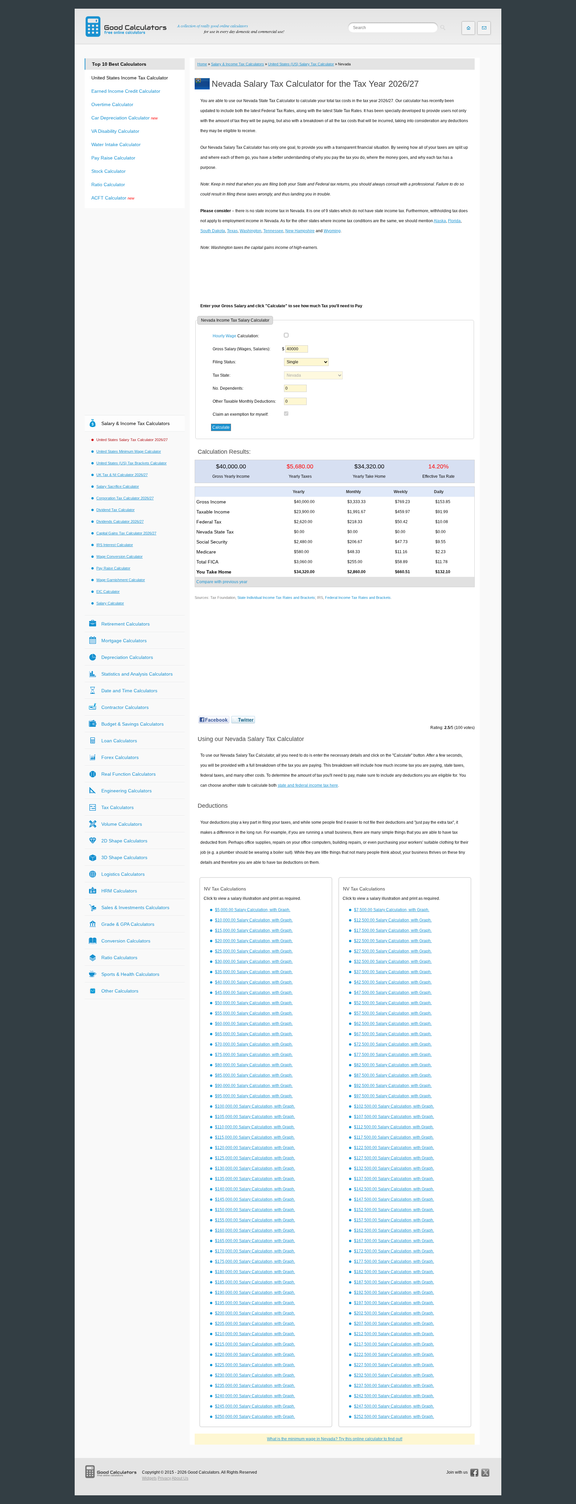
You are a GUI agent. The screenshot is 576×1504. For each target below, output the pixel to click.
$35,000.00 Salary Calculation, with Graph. (254, 972)
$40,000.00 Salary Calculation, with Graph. (254, 982)
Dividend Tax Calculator (115, 510)
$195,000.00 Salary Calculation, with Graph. (255, 1302)
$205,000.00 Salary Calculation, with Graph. (255, 1323)
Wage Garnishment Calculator (120, 580)
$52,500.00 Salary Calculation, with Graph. (393, 1003)
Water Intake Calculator (116, 144)
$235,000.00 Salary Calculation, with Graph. (255, 1385)
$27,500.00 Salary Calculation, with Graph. (393, 951)
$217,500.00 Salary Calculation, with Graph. (394, 1344)
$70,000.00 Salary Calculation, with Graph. (254, 1044)
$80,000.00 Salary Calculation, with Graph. (254, 1065)
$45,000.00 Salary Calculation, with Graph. (254, 992)
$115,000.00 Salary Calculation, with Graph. (255, 1137)
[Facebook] (474, 1473)
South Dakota (212, 231)
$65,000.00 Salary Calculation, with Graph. (254, 1034)
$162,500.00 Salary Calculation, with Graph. (394, 1230)
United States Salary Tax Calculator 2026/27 (132, 440)
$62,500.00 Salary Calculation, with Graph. (393, 1023)
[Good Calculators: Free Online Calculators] (126, 26)
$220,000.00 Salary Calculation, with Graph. (255, 1354)
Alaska (440, 221)
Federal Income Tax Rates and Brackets (358, 598)
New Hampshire (300, 231)
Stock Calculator (108, 171)
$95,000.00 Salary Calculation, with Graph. (254, 1096)
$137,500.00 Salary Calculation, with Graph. (394, 1178)
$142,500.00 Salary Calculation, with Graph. (394, 1189)
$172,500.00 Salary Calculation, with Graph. (394, 1251)
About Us (180, 1478)
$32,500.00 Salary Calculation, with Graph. (393, 961)
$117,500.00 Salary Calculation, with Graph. (394, 1137)
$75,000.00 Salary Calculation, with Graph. (254, 1054)
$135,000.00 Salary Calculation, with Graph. (255, 1178)
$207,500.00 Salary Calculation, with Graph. (394, 1323)
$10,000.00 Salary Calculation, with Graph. (254, 920)
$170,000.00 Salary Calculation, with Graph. (255, 1251)
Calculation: (236, 336)
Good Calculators (203, 1472)
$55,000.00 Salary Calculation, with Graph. (254, 1013)
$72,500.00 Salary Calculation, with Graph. (393, 1044)
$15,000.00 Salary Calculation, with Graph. (254, 930)
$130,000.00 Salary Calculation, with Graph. (255, 1168)
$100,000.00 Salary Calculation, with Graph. (255, 1106)
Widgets (149, 1478)
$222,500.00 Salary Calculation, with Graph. (394, 1354)
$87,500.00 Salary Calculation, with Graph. (393, 1075)
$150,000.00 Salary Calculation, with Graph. (255, 1209)
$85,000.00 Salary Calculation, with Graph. (254, 1075)
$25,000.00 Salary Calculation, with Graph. (254, 951)
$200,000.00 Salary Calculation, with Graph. (255, 1313)
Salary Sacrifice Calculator (117, 486)
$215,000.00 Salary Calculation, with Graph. (255, 1344)
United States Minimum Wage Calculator (128, 451)
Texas (232, 231)
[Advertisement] (335, 274)
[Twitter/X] (485, 1473)
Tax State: (221, 375)
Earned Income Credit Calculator (125, 91)
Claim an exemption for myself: (240, 414)
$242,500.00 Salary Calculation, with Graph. (394, 1396)
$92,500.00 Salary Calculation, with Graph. (393, 1085)
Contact (484, 28)
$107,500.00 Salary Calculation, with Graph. (394, 1116)
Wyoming (332, 231)
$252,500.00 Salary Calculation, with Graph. (394, 1416)
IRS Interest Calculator (114, 545)
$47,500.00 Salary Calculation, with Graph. (393, 992)
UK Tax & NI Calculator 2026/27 (122, 475)
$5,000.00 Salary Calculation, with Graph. (252, 909)
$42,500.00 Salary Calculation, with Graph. (393, 982)
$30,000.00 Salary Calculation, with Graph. (254, 961)
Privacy (164, 1478)
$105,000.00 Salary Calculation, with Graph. (255, 1116)
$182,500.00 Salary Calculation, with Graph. (394, 1271)
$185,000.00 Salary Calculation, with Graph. (255, 1282)
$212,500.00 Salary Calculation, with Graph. (394, 1334)
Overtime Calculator (112, 104)
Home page (468, 28)
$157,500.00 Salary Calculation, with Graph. (394, 1220)
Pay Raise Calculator (113, 157)
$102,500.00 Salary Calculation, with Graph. (394, 1106)
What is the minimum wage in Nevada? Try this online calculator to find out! (334, 1439)
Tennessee (273, 231)
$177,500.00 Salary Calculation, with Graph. (394, 1261)
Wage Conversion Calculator (119, 556)
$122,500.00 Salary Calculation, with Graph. (394, 1147)
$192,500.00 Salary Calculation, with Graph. (394, 1292)
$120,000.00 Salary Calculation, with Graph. (255, 1147)
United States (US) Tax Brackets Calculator (131, 463)
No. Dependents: (228, 388)
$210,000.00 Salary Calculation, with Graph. (255, 1334)
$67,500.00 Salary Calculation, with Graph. (393, 1034)
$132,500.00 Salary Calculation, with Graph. (394, 1168)
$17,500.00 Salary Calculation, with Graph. (393, 930)
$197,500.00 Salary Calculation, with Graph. (394, 1302)
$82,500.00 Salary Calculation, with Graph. (393, 1065)
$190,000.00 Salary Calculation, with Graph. (255, 1292)
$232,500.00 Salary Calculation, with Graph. (394, 1375)
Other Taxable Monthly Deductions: (244, 401)
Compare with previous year (221, 582)
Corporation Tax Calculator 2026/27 (125, 498)
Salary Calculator (110, 603)
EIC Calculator (108, 592)
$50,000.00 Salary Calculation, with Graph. (254, 1003)
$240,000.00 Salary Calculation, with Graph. (255, 1396)
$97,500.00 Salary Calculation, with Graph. (393, 1096)
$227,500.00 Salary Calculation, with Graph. (394, 1365)
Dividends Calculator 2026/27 (120, 521)
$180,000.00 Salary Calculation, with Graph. (255, 1271)
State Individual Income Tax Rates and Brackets (276, 598)
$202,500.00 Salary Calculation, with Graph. (394, 1313)
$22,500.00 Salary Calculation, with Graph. (393, 940)
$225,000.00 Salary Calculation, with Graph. (255, 1365)
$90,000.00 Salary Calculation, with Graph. (254, 1085)
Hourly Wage (224, 336)
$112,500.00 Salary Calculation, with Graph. (394, 1127)
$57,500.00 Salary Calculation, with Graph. (393, 1013)
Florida (454, 221)
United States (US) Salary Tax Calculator (301, 64)
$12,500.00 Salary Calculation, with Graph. (393, 920)
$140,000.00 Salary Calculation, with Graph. (255, 1189)
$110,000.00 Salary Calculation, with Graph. (255, 1127)
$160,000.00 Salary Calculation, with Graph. (255, 1230)
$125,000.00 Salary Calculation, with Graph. (255, 1158)
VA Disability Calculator (115, 131)
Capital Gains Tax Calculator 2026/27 (126, 533)
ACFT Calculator (108, 198)
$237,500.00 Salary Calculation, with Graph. (394, 1385)
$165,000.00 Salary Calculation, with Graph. (255, 1240)
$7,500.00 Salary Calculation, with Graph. (391, 909)
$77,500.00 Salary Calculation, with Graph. (393, 1054)
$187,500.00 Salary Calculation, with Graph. (394, 1282)
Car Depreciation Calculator (120, 117)
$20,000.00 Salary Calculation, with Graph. (254, 940)
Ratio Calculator (108, 184)
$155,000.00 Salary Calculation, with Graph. (255, 1220)
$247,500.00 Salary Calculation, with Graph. (394, 1406)
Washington (250, 231)
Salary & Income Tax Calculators (237, 64)
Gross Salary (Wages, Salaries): (241, 349)
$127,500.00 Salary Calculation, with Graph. (394, 1158)
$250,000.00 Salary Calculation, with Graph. (255, 1416)
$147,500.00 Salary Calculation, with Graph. (394, 1199)
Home (202, 64)
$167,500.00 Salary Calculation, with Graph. (394, 1240)
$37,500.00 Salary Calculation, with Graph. (393, 972)
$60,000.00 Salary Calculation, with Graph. (254, 1023)
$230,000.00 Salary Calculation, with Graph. (255, 1375)
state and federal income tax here (308, 785)
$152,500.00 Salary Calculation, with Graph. (394, 1209)
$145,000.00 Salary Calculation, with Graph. (255, 1199)
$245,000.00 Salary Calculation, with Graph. (255, 1406)
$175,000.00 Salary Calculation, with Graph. (255, 1261)
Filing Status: (224, 362)
